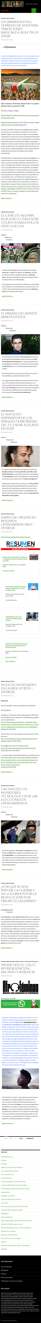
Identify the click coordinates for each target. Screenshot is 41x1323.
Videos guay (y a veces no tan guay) (26, 961)
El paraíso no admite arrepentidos (19, 315)
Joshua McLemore (28, 1300)
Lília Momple (4, 1303)
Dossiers (3, 1274)
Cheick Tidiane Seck (28, 1295)
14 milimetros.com (7, 1157)
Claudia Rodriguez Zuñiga (16, 1296)
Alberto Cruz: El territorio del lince (12, 1167)
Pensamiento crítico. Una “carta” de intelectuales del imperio (14, 618)
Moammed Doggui (28, 1303)
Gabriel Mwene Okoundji (19, 1298)
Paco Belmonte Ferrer (19, 1307)
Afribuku (4, 1160)
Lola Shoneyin (31, 1302)
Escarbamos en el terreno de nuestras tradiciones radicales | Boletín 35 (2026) (20, 29)
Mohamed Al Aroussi (6, 1305)
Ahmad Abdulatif (15, 1293)
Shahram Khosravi (5, 1310)
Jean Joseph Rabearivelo (7, 1300)
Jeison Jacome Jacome (18, 1300)
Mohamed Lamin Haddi (16, 1305)
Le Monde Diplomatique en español (12, 1210)
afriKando (5, 10)
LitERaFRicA (5, 1213)
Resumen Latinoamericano (9, 1235)
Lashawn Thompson (23, 1302)
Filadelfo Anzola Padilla (6, 1298)
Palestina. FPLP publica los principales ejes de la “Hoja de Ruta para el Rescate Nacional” (16, 645)
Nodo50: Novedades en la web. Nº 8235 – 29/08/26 (18, 688)
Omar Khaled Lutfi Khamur (7, 1307)
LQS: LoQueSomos (6, 1217)
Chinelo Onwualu (5, 1296)
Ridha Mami (22, 1309)
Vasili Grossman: (22, 1310)
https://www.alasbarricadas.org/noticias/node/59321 (19, 739)
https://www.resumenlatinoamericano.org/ (15, 537)
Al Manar (4, 1164)
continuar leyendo (8, 570)
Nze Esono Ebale (35, 1305)
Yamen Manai (4, 1312)
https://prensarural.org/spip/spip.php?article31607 (18, 748)
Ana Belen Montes (29, 1293)
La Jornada (4, 1203)
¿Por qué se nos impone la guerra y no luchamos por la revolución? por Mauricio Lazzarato (19, 894)
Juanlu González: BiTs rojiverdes (11, 1199)
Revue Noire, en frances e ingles (10, 1238)
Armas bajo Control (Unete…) (10, 1171)
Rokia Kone (36, 1309)
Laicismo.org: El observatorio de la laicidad (14, 1206)
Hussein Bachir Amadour (31, 1298)
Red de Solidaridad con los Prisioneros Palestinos (16, 1227)
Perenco (27, 1307)
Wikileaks (4, 1249)
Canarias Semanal (6, 1178)
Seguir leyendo (7, 198)
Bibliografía (4, 1270)
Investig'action (5, 1192)
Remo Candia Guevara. (13, 1309)
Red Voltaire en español (8, 1231)
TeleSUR (3, 1242)
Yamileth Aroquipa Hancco (14, 1312)
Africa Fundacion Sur (7, 1174)
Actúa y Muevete (6, 1267)
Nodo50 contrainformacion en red (11, 1224)
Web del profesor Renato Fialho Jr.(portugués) (15, 1245)
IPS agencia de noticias (8, 1196)
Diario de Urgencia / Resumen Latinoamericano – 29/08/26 (18, 522)
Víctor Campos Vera (31, 1310)
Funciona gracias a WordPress (9, 1320)
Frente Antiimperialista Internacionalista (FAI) (15, 1188)
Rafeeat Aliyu (4, 1309)
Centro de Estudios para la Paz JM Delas (13, 1181)
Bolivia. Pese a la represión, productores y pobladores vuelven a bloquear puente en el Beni (15, 558)
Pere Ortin (31, 1307)
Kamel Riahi (15, 1302)
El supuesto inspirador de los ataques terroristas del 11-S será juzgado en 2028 (20, 421)
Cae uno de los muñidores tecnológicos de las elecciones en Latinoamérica (19, 796)
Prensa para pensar (7, 18)
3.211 (21, 1138)
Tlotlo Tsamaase (14, 1310)
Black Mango (20, 1295)
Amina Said (21, 1293)
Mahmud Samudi (12, 1303)
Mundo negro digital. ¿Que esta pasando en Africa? (16, 1220)
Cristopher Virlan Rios (27, 1296)
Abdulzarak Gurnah (5, 1293)
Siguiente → (30, 1138)
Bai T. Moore (13, 1295)
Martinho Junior (20, 1303)
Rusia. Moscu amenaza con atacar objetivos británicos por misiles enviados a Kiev (16, 588)
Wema (37, 1310)
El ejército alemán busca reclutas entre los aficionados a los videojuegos (20, 220)
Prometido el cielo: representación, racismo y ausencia (18, 968)
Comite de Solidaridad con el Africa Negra (14, 1185)
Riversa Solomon (29, 1309)
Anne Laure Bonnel (5, 1295)
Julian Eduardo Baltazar (6, 1302)
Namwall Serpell (26, 1305)
